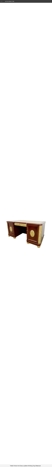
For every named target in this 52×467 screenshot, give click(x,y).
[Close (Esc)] (50, 1)
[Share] (47, 1)
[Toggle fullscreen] (45, 1)
